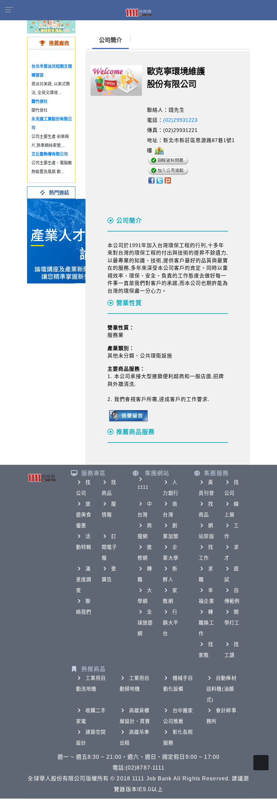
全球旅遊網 (145, 622)
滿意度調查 (83, 579)
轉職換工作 (206, 622)
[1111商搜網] (138, 12)
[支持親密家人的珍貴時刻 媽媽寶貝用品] (51, 23)
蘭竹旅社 (39, 101)
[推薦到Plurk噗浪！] (168, 180)
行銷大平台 (170, 622)
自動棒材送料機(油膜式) (221, 688)
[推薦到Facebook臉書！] (151, 180)
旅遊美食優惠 (83, 514)
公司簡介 (110, 40)
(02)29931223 (180, 120)
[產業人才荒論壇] (69, 240)
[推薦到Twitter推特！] (159, 180)
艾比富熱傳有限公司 (49, 154)
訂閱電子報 (109, 547)
